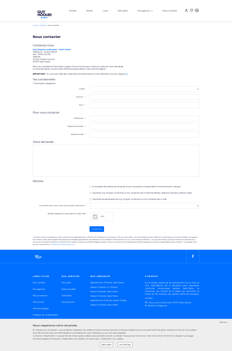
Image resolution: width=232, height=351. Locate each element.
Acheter (73, 11)
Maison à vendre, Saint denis (104, 291)
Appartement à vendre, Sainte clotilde (108, 300)
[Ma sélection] (191, 11)
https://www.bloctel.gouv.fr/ (63, 244)
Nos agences (143, 11)
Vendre (89, 11)
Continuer (97, 229)
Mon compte (39, 282)
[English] (197, 11)
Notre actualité (69, 289)
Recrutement (68, 302)
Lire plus (149, 298)
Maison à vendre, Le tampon (104, 287)
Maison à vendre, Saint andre (104, 305)
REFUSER (106, 344)
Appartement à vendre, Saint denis (107, 282)
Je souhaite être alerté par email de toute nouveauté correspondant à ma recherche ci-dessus (136, 186)
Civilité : (82, 89)
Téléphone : (80, 118)
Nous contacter (170, 11)
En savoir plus (93, 339)
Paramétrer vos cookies (112, 339)
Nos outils (66, 282)
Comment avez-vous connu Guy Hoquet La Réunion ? (62, 205)
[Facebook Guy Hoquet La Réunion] (193, 256)
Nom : (82, 105)
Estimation (67, 295)
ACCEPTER (125, 344)
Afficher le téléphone (157, 305)
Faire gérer (123, 11)
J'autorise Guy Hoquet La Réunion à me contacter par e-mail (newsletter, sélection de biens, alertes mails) (142, 193)
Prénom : (81, 97)
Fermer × (223, 322)
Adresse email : (78, 134)
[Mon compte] (186, 11)
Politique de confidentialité (45, 315)
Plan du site (38, 302)
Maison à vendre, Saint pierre (104, 296)
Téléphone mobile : (76, 126)
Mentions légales (41, 308)
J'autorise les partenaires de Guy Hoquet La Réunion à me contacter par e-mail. (129, 199)
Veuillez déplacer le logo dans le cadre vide (67, 213)
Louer (105, 11)
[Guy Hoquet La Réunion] (44, 13)
